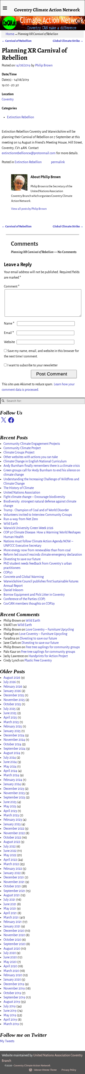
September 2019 (14, 997)
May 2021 (9, 908)
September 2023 (14, 797)
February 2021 (12, 921)
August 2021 (11, 895)
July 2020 (9, 953)
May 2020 (10, 962)
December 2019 (13, 984)
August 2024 (11, 753)
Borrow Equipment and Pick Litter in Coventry (34, 594)
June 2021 (9, 904)
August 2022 (11, 842)
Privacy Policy (68, 1070)
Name (9, 323)
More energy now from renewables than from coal (37, 550)
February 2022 (12, 868)
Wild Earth (10, 523)
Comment (11, 286)
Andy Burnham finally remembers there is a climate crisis (41, 465)
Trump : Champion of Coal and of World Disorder (36, 510)
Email (9, 333)
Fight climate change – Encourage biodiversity (34, 497)
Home (10, 34)
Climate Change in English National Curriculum (35, 461)
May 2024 (10, 766)
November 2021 (14, 882)
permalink (58, 162)
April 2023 (10, 811)
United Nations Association (21, 492)
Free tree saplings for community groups (53, 647)
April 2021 (10, 913)
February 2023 (12, 819)
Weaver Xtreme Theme (45, 1070)
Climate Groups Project (18, 452)
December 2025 (13, 695)
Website (9, 342)
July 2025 (9, 708)
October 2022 (12, 837)
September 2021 (14, 891)
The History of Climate (18, 488)
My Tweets (7, 1041)
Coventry (8, 99)
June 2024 (10, 762)
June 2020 (10, 957)
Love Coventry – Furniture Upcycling (50, 629)
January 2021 (11, 926)
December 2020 (13, 930)
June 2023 (10, 802)
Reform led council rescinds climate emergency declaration (42, 554)
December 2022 (13, 828)
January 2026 (12, 691)
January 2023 (12, 824)
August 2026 (11, 677)
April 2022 (10, 859)
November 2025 (14, 700)
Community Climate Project (22, 448)
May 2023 (9, 806)
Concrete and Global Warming (23, 576)
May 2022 (9, 855)
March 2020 (11, 971)
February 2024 (12, 779)
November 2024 (14, 739)
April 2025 (10, 717)
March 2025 (11, 722)
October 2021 (12, 886)
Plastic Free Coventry (38, 660)
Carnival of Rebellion (17, 40)
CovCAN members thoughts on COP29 (29, 603)
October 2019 (12, 993)
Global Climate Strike (68, 40)
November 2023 (14, 793)
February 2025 (12, 726)
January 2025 (12, 731)
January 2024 (12, 784)
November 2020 (14, 935)
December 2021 (13, 877)
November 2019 (14, 988)
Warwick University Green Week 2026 (28, 528)
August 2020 (11, 948)
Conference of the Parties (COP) (24, 599)
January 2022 (12, 873)
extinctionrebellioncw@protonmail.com (29, 153)
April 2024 (10, 771)
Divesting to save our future (22, 559)
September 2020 (14, 944)
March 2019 (11, 1024)
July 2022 (9, 846)
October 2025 (12, 704)
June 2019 (10, 1010)
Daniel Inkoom (13, 590)
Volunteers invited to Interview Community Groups (37, 514)
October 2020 (12, 939)
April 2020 (10, 966)
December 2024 (13, 735)
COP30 (7, 572)
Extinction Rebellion (20, 117)
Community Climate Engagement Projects (31, 443)
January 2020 (12, 979)
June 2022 (10, 850)
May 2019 (9, 1015)
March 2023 (11, 815)
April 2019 (10, 1019)
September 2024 (14, 748)
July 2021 (9, 899)
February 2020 (12, 975)
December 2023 (13, 788)
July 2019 (9, 1006)
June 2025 (10, 713)
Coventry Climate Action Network (47, 10)
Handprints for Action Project (48, 656)
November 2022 (14, 833)
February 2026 (12, 686)
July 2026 (9, 682)
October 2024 (12, 744)
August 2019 (11, 1001)
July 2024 (9, 757)
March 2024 (11, 775)
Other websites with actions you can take (30, 457)
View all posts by (29, 208)
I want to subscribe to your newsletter (32, 365)
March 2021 (11, 917)
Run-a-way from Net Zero (20, 519)
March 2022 (11, 864)
